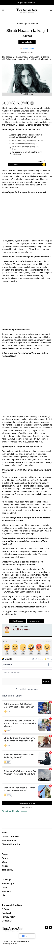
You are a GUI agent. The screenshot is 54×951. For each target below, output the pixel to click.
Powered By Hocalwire (9, 944)
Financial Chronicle (11, 844)
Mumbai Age (8, 884)
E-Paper (6, 909)
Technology (7, 870)
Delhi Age (6, 880)
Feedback (6, 913)
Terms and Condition (12, 905)
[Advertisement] (27, 217)
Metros (5, 866)
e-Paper (20, 3)
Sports (5, 858)
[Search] (51, 11)
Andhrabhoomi (9, 840)
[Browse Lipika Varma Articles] (7, 629)
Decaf (4, 887)
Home (5, 833)
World (5, 862)
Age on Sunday (29, 3)
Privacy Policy (8, 917)
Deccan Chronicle (10, 836)
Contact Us (7, 921)
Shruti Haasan (17, 621)
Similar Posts (10, 811)
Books (5, 854)
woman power (35, 621)
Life (3, 895)
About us (6, 891)
